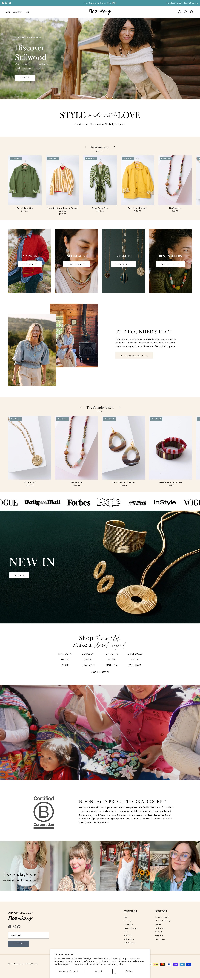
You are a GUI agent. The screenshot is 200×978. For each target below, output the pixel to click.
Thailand (88, 665)
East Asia (64, 653)
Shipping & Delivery (190, 3)
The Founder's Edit (100, 407)
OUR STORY (17, 12)
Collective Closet (130, 943)
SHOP (8, 12)
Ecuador (88, 653)
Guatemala (135, 653)
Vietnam (135, 665)
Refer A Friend (129, 939)
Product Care (160, 928)
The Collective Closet (173, 3)
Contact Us (159, 935)
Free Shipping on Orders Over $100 (100, 3)
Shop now (25, 80)
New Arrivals (100, 147)
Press (126, 932)
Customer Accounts (162, 917)
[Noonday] (100, 12)
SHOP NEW (19, 575)
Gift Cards (159, 932)
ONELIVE (34, 964)
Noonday (17, 964)
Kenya (112, 659)
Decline (129, 971)
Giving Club (128, 924)
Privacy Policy (117, 964)
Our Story (127, 921)
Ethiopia (112, 653)
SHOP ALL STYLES (100, 672)
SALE (27, 12)
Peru (64, 665)
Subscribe (18, 944)
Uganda (111, 665)
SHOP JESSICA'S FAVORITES (134, 355)
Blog (125, 917)
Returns (158, 924)
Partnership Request (131, 928)
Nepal (135, 659)
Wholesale (128, 935)
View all (100, 151)
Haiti (64, 659)
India (88, 659)
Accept (98, 971)
